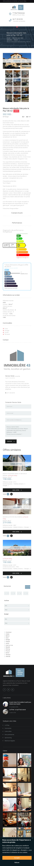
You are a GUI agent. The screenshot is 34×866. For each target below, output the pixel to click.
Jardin (7, 332)
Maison (16, 40)
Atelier (7, 634)
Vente (16, 111)
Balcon (8, 636)
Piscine (8, 651)
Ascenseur (9, 632)
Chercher (27, 587)
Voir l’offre (15, 490)
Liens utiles (8, 731)
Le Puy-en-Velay (12, 475)
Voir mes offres (17, 376)
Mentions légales (10, 740)
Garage (7, 330)
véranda (8, 656)
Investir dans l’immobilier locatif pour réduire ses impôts (20, 703)
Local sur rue (9, 645)
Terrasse (7, 334)
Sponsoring (8, 737)
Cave (6, 328)
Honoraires (8, 728)
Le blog (7, 725)
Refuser (17, 862)
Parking (8, 649)
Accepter (17, 858)
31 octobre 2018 (13, 707)
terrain (7, 652)
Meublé (8, 647)
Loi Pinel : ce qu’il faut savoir (17, 709)
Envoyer (9, 441)
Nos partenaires (9, 734)
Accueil (8, 38)
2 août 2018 (12, 712)
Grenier (8, 641)
